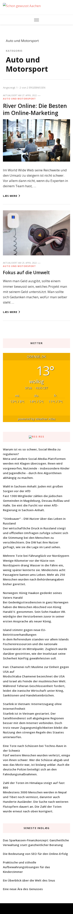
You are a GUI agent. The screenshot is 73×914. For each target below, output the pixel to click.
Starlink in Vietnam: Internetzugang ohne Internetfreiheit (32, 706)
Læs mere (10, 196)
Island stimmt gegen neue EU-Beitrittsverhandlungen (24, 632)
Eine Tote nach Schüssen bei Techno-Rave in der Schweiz (34, 748)
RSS (41, 436)
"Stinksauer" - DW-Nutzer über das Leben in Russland (34, 521)
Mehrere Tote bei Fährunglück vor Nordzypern (36, 556)
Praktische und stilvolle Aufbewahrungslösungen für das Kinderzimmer (26, 867)
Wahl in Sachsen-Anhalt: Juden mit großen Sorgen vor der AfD (33, 488)
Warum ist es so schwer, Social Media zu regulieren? (32, 451)
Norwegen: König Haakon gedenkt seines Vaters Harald (32, 595)
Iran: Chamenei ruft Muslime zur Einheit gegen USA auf (36, 669)
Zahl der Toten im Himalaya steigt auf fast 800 (34, 785)
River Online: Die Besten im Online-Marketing (35, 109)
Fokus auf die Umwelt (26, 272)
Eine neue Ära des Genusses (23, 889)
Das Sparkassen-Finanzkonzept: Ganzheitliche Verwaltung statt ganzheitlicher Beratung (36, 842)
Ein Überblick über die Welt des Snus (29, 880)
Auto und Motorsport (19, 98)
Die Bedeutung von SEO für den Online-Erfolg (35, 854)
